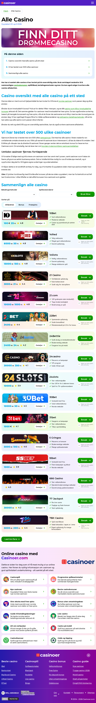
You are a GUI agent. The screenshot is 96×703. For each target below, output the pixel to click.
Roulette (28, 675)
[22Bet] (25, 316)
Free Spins (53, 670)
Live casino (29, 679)
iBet (3, 666)
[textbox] (14, 195)
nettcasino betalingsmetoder (72, 117)
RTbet (4, 683)
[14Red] (25, 235)
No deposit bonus (56, 675)
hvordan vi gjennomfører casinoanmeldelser (59, 146)
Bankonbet (6, 670)
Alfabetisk (9, 205)
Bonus (21, 205)
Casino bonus (57, 661)
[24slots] (25, 377)
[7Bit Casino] (25, 520)
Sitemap (91, 693)
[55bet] (25, 459)
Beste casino (9, 661)
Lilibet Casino (7, 679)
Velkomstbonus (55, 666)
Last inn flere (11, 539)
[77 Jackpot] (25, 499)
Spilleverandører (46, 190)
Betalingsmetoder (9, 190)
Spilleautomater (32, 666)
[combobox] (18, 194)
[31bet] (25, 418)
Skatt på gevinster (80, 679)
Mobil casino (78, 675)
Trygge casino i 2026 (81, 670)
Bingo (27, 683)
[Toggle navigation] (92, 3)
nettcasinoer (45, 138)
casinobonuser (20, 85)
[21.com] (25, 296)
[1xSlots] (25, 255)
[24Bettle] (25, 337)
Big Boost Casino (8, 675)
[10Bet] (25, 215)
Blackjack (29, 670)
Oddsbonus (54, 683)
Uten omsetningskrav (58, 679)
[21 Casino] (25, 276)
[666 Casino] (25, 479)
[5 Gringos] (25, 438)
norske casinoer (65, 101)
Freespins (33, 205)
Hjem (6, 11)
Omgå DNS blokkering (82, 683)
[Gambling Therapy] (28, 693)
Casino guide (81, 661)
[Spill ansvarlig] (10, 693)
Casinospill (31, 661)
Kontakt (67, 693)
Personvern (79, 693)
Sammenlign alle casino (18, 73)
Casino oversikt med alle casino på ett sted (26, 61)
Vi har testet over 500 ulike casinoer (23, 67)
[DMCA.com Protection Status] (10, 699)
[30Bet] (25, 398)
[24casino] (25, 357)
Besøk (84, 216)
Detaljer (39, 223)
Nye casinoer (78, 666)
